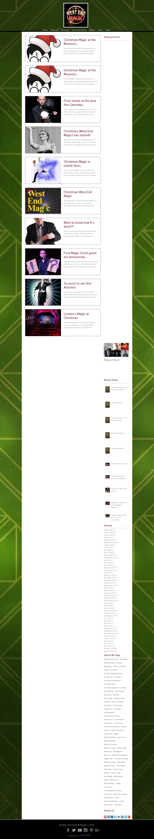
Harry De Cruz (109, 720)
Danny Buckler (109, 691)
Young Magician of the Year (113, 791)
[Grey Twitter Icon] (73, 830)
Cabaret (106, 670)
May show (107, 755)
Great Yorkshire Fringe (111, 716)
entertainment (109, 798)
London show (108, 734)
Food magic (117, 709)
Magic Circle (121, 737)
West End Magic (109, 784)
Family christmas (118, 702)
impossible (117, 805)
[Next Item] (125, 350)
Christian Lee (108, 677)
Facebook (107, 702)
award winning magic (120, 794)
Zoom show (108, 794)
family (117, 798)
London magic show (117, 730)
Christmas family (109, 684)
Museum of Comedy (121, 759)
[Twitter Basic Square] (115, 817)
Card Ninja (113, 670)
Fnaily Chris (108, 709)
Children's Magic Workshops (113, 674)
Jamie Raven (108, 723)
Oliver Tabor (108, 769)
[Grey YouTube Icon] (79, 830)
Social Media (108, 776)
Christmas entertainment (112, 681)
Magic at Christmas (110, 744)
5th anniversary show (111, 659)
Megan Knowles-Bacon (119, 755)
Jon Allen (124, 727)
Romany (107, 773)
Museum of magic (110, 762)
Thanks (106, 780)
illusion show (108, 805)
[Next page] (70, 340)
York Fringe (108, 787)
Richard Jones (118, 769)
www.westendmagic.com (77, 825)
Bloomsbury (108, 666)
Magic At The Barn (110, 737)
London (106, 730)
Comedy (123, 688)
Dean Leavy (108, 695)
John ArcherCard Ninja (111, 727)
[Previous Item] (108, 350)
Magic (116, 734)
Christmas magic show (111, 688)
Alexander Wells (109, 663)
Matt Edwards (117, 752)
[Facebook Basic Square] (112, 817)
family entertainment (111, 801)
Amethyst (119, 663)
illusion (121, 801)
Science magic (116, 773)
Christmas (117, 677)
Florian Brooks (117, 706)
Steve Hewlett (118, 776)
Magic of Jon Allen (110, 748)
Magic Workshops (110, 741)
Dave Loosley (119, 691)
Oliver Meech (120, 766)
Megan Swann (108, 759)
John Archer (118, 723)
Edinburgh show (119, 698)
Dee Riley (116, 695)
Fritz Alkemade (109, 713)
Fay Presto (107, 706)
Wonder (118, 784)
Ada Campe (123, 659)
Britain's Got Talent (119, 666)
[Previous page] (56, 340)
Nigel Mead (120, 762)
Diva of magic (108, 698)
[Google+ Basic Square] (129, 817)
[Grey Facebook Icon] (68, 830)
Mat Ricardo (108, 752)
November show (109, 766)
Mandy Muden (122, 748)
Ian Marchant (119, 720)
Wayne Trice (114, 780)
